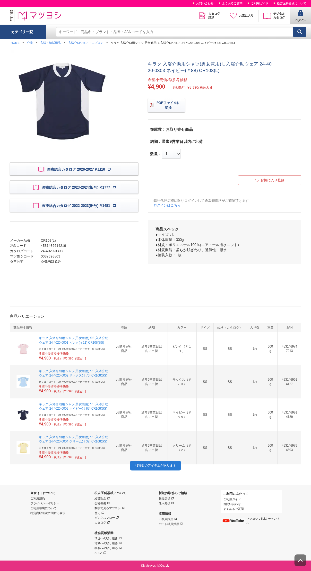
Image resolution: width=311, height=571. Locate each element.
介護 (30, 43)
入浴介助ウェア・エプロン (85, 43)
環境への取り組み (106, 538)
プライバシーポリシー (45, 503)
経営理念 (100, 498)
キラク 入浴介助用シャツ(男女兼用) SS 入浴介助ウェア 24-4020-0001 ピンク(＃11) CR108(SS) (73, 340)
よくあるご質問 (232, 3)
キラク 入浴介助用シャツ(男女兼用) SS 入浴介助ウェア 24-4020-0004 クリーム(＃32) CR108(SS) (73, 439)
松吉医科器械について (291, 3)
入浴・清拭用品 (50, 43)
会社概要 (100, 503)
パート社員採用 (169, 524)
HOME (15, 43)
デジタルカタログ (279, 15)
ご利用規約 (37, 498)
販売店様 (164, 498)
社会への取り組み (106, 548)
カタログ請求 (214, 15)
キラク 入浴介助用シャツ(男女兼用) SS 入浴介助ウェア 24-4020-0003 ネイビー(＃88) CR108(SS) (73, 406)
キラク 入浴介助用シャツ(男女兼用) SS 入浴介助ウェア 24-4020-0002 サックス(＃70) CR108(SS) (73, 373)
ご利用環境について (43, 508)
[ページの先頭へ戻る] (300, 560)
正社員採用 (166, 519)
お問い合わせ (205, 3)
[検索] (299, 32)
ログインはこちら (167, 205)
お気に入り (246, 15)
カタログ (100, 522)
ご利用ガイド (259, 3)
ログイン (300, 20)
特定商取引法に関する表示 (47, 513)
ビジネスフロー (105, 517)
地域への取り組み (106, 543)
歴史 (97, 513)
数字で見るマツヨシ (108, 508)
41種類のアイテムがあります (155, 465)
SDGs (98, 553)
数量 (154, 154)
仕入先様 (164, 503)
